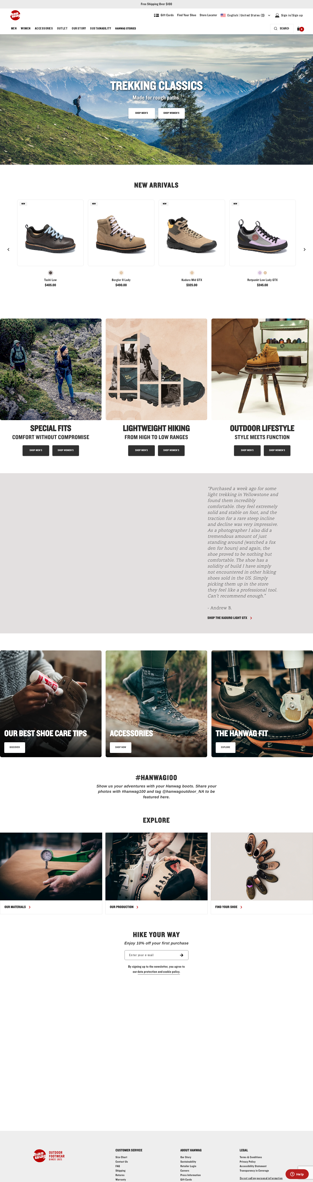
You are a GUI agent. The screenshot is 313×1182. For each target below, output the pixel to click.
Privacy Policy (224, 696)
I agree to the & (202, 696)
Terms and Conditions (200, 696)
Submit (204, 709)
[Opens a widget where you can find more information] (297, 1174)
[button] (245, 640)
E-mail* (171, 681)
